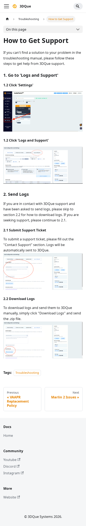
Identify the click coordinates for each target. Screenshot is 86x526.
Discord (9, 466)
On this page (16, 29)
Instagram (11, 473)
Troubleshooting (27, 373)
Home (8, 435)
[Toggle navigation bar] (6, 6)
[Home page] (7, 19)
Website (9, 497)
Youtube (9, 459)
